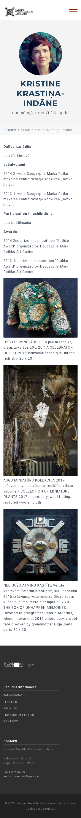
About (25, 130)
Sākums (9, 130)
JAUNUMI (10, 708)
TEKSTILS (10, 701)
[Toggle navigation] (73, 11)
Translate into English (19, 714)
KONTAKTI (10, 721)
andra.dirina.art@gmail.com (23, 776)
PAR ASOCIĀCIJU (15, 695)
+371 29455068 (14, 771)
